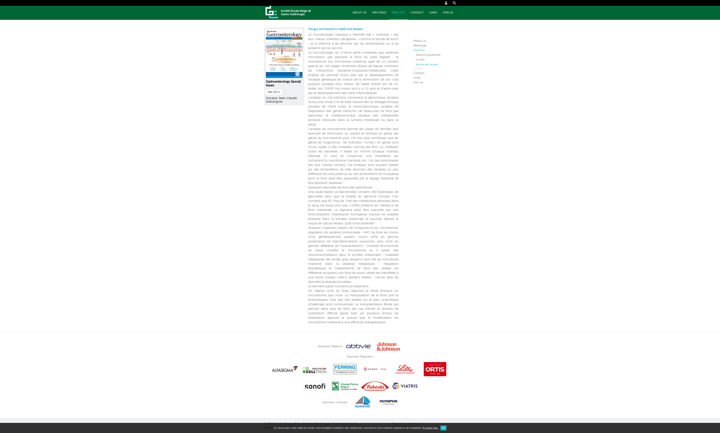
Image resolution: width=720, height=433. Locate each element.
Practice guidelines (428, 55)
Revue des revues (427, 64)
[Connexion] (446, 3)
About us (359, 12)
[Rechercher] (452, 3)
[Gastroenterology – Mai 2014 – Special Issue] (284, 53)
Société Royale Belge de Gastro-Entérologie (296, 13)
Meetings (379, 12)
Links (433, 12)
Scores (420, 59)
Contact (417, 12)
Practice (398, 12)
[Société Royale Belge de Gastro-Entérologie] (271, 13)
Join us (448, 12)
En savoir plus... (430, 428)
